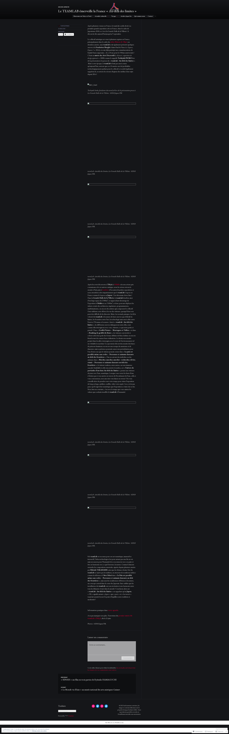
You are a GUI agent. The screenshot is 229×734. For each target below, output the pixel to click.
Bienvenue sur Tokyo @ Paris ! (83, 16)
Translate (71, 716)
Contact (150, 16)
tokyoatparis (64, 26)
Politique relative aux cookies (39, 731)
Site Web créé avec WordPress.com (114, 722)
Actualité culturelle (100, 16)
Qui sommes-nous (139, 16)
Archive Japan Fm (126, 16)
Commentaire (127, 658)
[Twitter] (97, 706)
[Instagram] (93, 706)
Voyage (113, 16)
